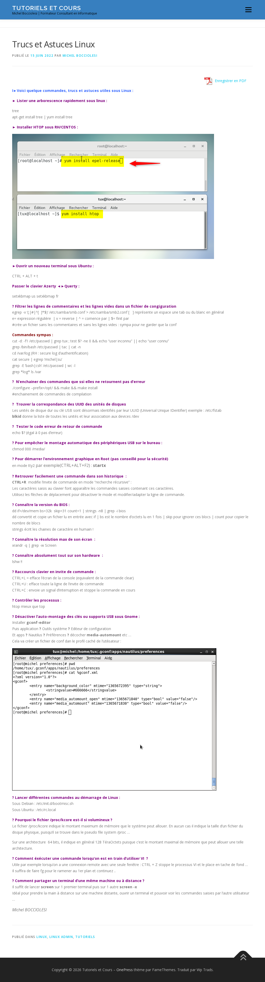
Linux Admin (61, 937)
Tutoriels (85, 937)
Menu (248, 9)
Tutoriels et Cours (46, 7)
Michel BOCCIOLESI (80, 55)
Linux (41, 937)
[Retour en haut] (243, 958)
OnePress (124, 969)
